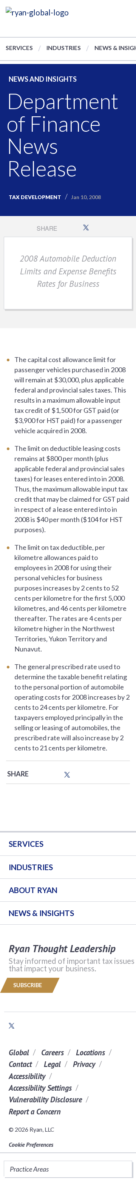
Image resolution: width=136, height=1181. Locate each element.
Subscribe (28, 985)
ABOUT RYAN (33, 890)
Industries (63, 47)
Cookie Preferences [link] (31, 1144)
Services (19, 47)
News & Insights (41, 913)
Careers (52, 1052)
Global (19, 1052)
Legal (52, 1064)
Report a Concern (35, 1111)
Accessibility (27, 1076)
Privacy (84, 1064)
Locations (90, 1052)
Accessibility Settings (40, 1088)
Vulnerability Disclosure (45, 1099)
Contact (20, 1064)
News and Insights (43, 79)
